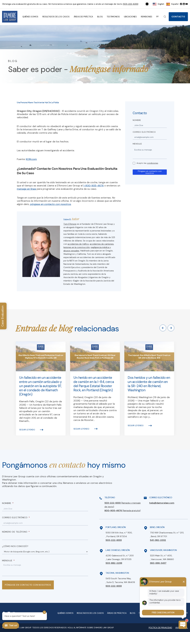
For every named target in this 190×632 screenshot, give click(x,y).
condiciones (152, 163)
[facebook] (181, 4)
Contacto (178, 16)
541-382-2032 (158, 540)
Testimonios (113, 16)
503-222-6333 (130, 4)
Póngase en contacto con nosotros (150, 172)
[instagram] (186, 4)
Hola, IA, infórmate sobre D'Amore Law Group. (91, 627)
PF (157, 16)
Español (174, 4)
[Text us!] (10, 625)
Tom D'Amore (69, 224)
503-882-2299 (114, 563)
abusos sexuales (71, 250)
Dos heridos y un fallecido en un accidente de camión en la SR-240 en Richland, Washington (149, 383)
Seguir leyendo (27, 429)
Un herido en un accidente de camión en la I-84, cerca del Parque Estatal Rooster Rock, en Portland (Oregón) (93, 383)
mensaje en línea (26, 189)
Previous (163, 328)
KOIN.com (31, 159)
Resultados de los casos (55, 16)
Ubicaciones (130, 16)
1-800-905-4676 (93, 185)
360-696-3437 (158, 563)
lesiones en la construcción (76, 247)
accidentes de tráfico (78, 244)
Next (171, 328)
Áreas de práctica (83, 16)
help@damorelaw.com (161, 502)
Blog (100, 16)
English (161, 4)
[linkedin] (183, 4)
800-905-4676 (122, 510)
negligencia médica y (101, 247)
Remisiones (146, 16)
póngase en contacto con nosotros (50, 204)
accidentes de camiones (102, 244)
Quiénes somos (30, 16)
